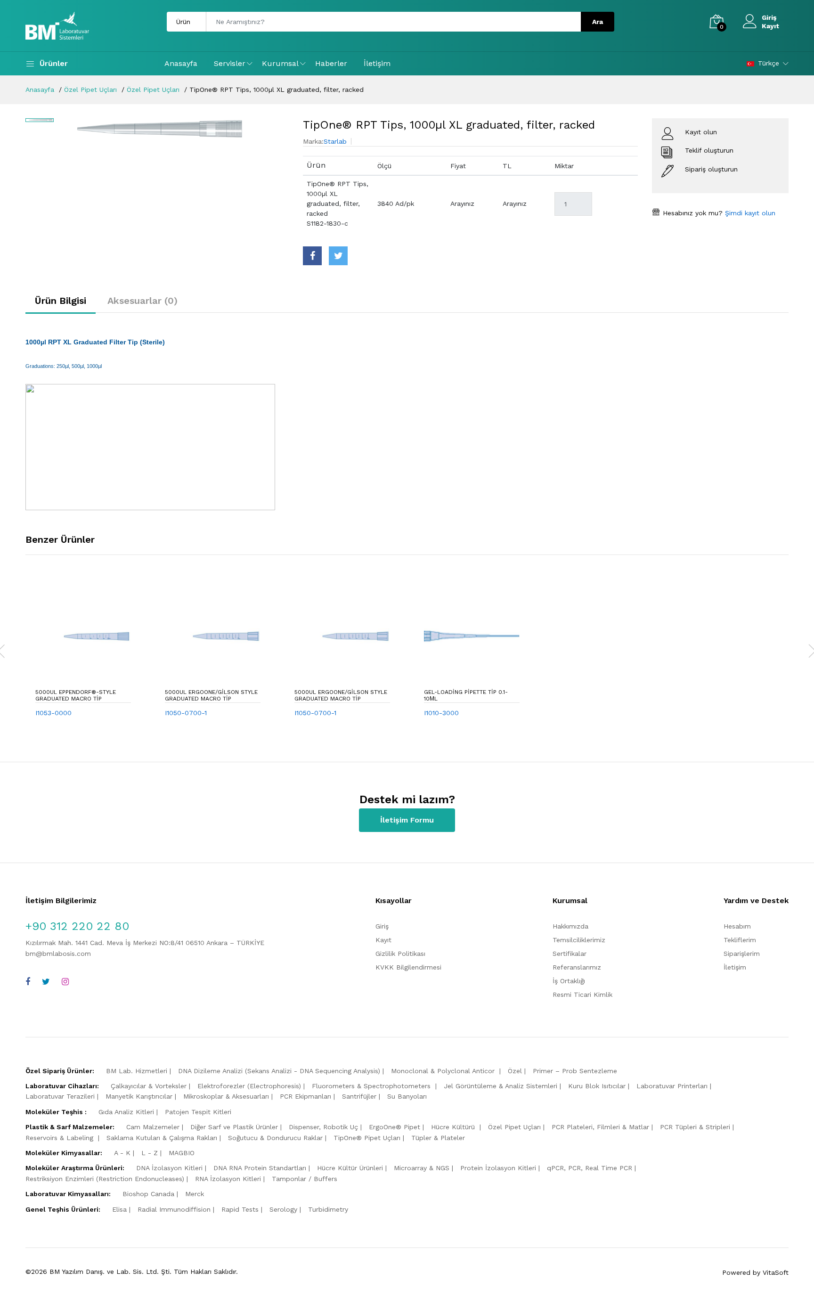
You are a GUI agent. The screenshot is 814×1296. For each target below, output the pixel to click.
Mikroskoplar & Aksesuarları (226, 1096)
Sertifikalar (569, 953)
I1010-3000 (441, 713)
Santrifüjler (359, 1096)
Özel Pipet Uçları (90, 89)
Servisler (229, 63)
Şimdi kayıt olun (749, 213)
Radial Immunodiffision (174, 1209)
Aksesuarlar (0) (142, 300)
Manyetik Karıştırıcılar (139, 1096)
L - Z (149, 1153)
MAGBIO (182, 1153)
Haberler (331, 63)
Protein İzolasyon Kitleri (498, 1168)
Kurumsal (280, 63)
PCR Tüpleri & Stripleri (695, 1127)
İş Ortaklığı (569, 981)
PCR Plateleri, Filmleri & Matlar (600, 1127)
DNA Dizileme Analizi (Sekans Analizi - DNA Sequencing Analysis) (279, 1071)
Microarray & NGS (421, 1168)
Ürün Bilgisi (60, 300)
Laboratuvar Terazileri (60, 1096)
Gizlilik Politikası (400, 953)
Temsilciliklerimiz (579, 940)
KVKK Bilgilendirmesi (408, 967)
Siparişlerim (742, 953)
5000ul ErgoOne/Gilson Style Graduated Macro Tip (211, 695)
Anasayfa (180, 63)
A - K (122, 1153)
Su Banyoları (407, 1096)
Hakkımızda (570, 926)
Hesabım (737, 926)
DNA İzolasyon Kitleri (169, 1168)
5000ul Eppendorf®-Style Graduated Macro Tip (75, 695)
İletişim (377, 63)
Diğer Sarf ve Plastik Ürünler (234, 1127)
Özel (515, 1071)
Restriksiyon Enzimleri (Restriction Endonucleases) (104, 1178)
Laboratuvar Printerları (672, 1086)
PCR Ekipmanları (305, 1096)
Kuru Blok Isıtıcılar (597, 1086)
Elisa (119, 1209)
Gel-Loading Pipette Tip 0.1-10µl (466, 695)
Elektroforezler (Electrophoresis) (249, 1086)
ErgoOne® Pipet (394, 1127)
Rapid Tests (240, 1209)
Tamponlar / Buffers (304, 1178)
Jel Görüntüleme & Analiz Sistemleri (500, 1086)
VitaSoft (776, 1272)
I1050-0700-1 (186, 713)
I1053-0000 (53, 713)
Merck (194, 1194)
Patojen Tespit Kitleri (198, 1112)
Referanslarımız (577, 967)
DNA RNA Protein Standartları (259, 1168)
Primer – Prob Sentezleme (575, 1071)
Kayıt (770, 26)
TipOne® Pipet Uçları (367, 1137)
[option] (173, 128)
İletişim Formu (407, 819)
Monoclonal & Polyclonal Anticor (444, 1071)
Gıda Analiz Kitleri (126, 1112)
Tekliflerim (740, 940)
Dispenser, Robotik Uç (323, 1127)
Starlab (335, 141)
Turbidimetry (328, 1209)
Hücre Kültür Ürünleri (350, 1168)
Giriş (769, 17)
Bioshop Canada (148, 1194)
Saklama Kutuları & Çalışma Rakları (161, 1137)
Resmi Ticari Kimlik (582, 994)
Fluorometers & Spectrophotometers (372, 1086)
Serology (283, 1209)
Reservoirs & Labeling (60, 1137)
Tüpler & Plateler (438, 1137)
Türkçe (768, 63)
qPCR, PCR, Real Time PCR (589, 1168)
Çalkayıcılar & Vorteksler (149, 1086)
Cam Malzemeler (152, 1127)
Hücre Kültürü (454, 1127)
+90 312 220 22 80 (77, 926)
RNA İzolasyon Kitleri (228, 1178)
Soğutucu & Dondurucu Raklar (275, 1137)
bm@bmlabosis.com (58, 953)
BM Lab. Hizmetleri (136, 1071)
